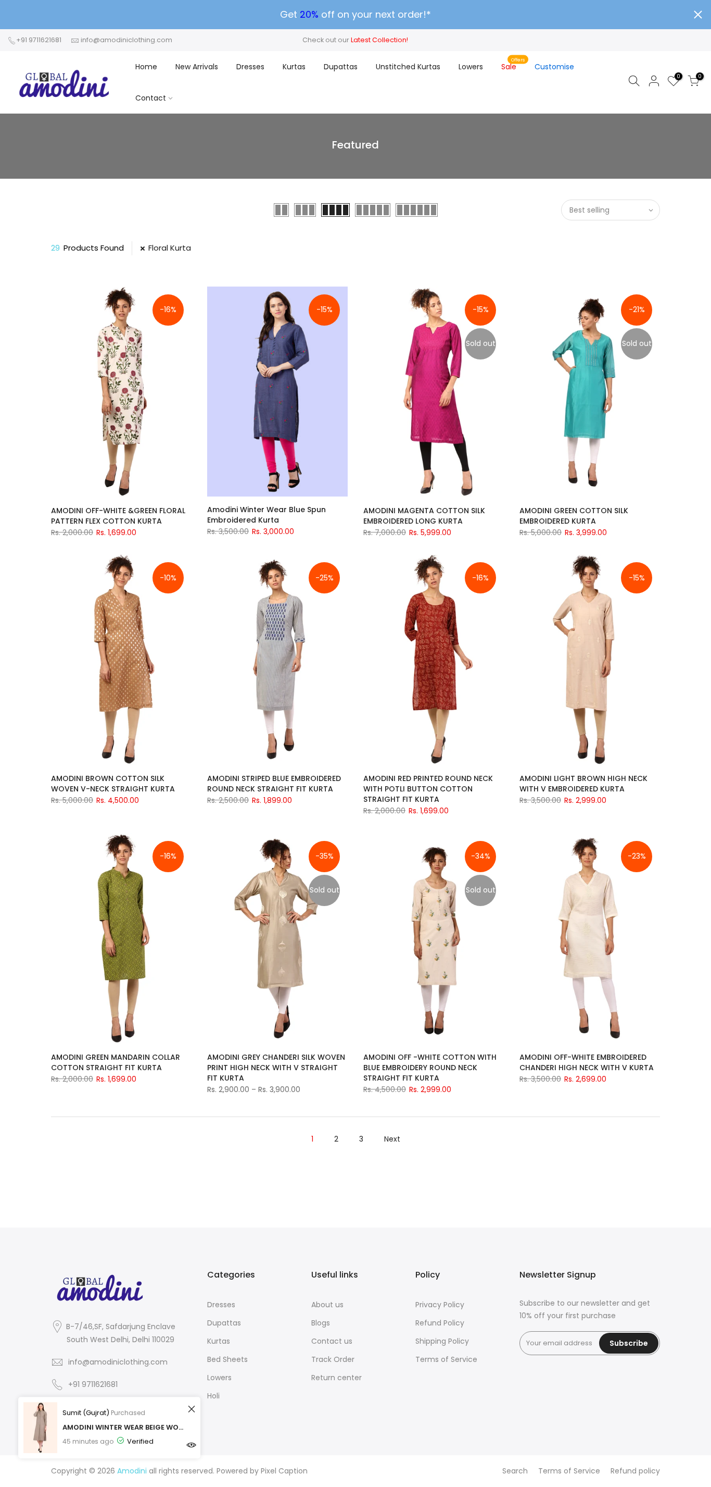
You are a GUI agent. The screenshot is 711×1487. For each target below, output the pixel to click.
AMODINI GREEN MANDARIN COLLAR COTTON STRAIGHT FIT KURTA (115, 1062)
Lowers (471, 66)
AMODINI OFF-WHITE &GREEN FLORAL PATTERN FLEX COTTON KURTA (118, 515)
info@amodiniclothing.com (126, 39)
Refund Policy (439, 1323)
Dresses (250, 66)
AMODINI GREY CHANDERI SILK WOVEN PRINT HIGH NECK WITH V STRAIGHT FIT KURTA (276, 1067)
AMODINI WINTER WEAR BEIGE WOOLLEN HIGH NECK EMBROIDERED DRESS (123, 1427)
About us (327, 1304)
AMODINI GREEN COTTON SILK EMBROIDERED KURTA (573, 515)
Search (515, 1471)
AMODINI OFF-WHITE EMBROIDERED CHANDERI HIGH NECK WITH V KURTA (586, 1062)
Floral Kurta (169, 247)
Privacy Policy (439, 1304)
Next (392, 1139)
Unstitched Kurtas (408, 66)
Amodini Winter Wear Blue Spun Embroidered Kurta (266, 514)
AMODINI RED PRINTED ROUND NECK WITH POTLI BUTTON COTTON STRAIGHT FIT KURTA (428, 788)
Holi (213, 1396)
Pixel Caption (284, 1471)
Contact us (331, 1341)
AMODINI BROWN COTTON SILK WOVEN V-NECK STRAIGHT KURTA (113, 783)
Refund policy (635, 1471)
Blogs (320, 1323)
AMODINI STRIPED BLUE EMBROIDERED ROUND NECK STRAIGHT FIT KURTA (274, 783)
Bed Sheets (227, 1359)
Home (146, 66)
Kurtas (294, 66)
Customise (554, 66)
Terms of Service (446, 1359)
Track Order (332, 1359)
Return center (336, 1377)
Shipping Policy (442, 1341)
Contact (150, 98)
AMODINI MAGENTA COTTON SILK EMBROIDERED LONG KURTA (424, 515)
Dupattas (341, 66)
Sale (513, 64)
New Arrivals (196, 66)
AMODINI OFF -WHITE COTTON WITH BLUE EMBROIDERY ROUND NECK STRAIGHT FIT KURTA (430, 1067)
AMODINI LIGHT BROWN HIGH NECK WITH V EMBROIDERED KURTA (583, 783)
